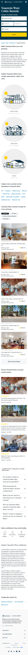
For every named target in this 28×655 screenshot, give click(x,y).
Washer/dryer (16, 191)
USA (7, 43)
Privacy (24, 643)
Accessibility (8, 647)
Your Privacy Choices (16, 647)
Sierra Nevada (19, 601)
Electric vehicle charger (9, 216)
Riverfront (6, 218)
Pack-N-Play (6, 194)
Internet (14, 213)
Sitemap (16, 643)
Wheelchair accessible (12, 197)
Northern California (6, 601)
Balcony (24, 191)
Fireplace (8, 191)
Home (3, 43)
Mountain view (16, 200)
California (12, 43)
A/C (2, 191)
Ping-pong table (16, 194)
